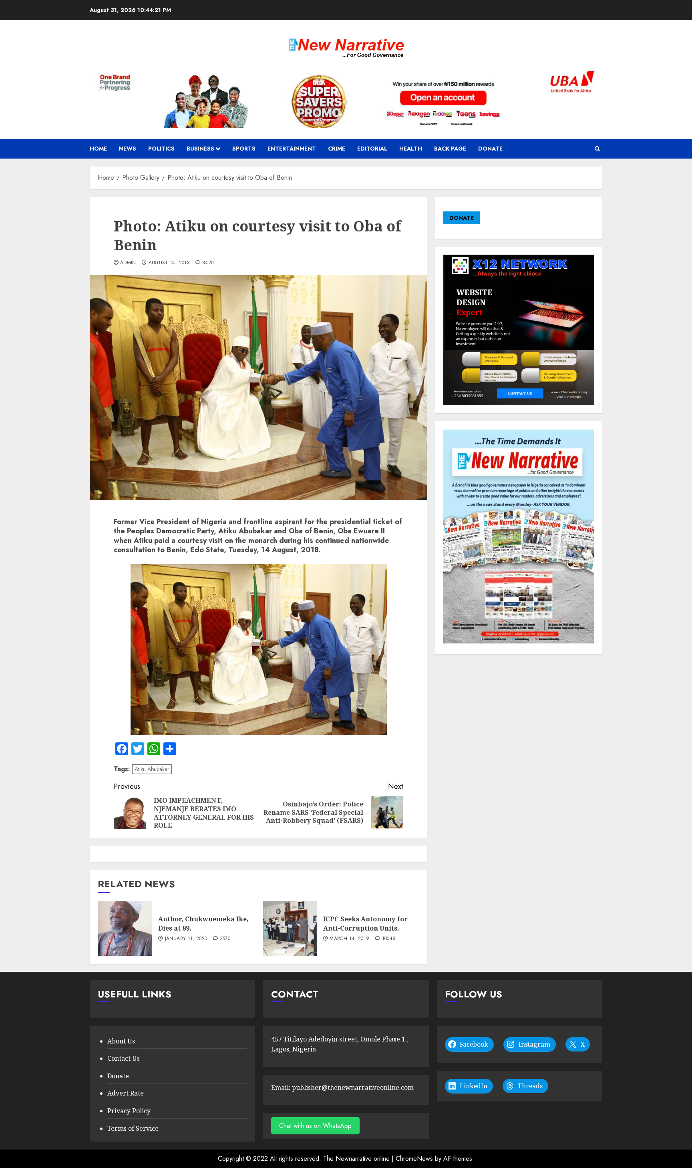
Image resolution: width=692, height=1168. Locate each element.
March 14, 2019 (349, 939)
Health (410, 149)
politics (161, 149)
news (127, 149)
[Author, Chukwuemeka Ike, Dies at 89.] (125, 928)
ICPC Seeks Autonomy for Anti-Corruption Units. (365, 923)
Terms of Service (133, 1128)
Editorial (372, 149)
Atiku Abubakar (152, 769)
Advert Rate (125, 1093)
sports (243, 149)
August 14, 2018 (169, 263)
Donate (490, 149)
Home (98, 149)
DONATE (461, 218)
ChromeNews (414, 1158)
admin (128, 263)
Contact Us (123, 1058)
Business (200, 149)
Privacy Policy (129, 1110)
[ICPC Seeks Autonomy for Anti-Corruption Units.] (290, 928)
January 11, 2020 (186, 939)
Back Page (450, 149)
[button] (597, 149)
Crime (336, 149)
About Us (121, 1041)
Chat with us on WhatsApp (315, 1125)
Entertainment (292, 149)
